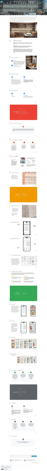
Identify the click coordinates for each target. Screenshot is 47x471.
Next (24, 459)
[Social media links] (39, 1)
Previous (11, 459)
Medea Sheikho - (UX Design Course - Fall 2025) (15, 460)
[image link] (4, 1)
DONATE (44, 1)
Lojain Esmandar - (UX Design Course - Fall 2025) (30, 460)
